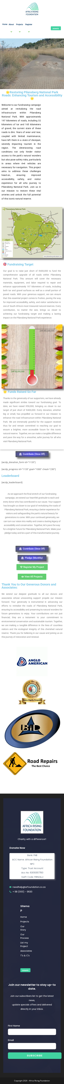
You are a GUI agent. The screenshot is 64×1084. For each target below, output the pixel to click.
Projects (19, 24)
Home (4, 24)
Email (11, 1040)
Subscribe (34, 1055)
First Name (14, 1025)
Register (28, 24)
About (11, 24)
